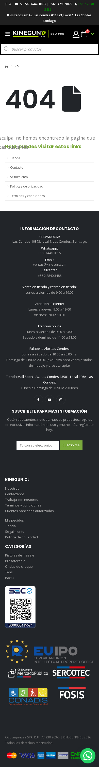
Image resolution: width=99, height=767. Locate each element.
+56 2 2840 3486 (49, 275)
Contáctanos (15, 494)
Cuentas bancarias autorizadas (29, 511)
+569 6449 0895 (34, 4)
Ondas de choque (19, 566)
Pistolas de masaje (19, 555)
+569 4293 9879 (60, 4)
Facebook (38, 399)
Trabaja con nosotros (21, 499)
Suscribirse (71, 445)
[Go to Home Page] (6, 66)
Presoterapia (15, 561)
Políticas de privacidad (26, 186)
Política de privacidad (21, 537)
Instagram (60, 399)
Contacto (16, 167)
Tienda (15, 158)
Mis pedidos (14, 520)
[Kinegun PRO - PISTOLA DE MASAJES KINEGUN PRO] (38, 34)
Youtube (49, 399)
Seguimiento (19, 177)
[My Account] (76, 34)
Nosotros (12, 488)
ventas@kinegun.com (49, 264)
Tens (9, 572)
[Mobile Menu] (9, 34)
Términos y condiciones (27, 196)
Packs (9, 577)
